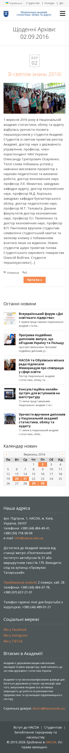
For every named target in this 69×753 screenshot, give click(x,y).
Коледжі (49, 3)
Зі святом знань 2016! (35, 74)
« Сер (6, 454)
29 (33, 483)
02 (34, 63)
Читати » (34, 280)
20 (17, 479)
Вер (34, 57)
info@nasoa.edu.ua (29, 538)
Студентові (32, 3)
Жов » (62, 454)
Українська (15, 3)
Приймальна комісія (20, 582)
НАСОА (51, 742)
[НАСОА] (9, 13)
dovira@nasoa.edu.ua (49, 708)
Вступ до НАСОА (26, 727)
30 (42, 483)
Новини (13, 273)
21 (25, 479)
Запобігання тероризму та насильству (35, 734)
